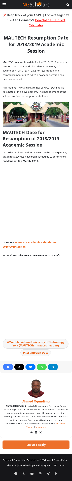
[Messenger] (30, 367)
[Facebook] (8, 367)
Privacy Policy (60, 459)
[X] (19, 367)
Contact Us (19, 459)
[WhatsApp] (42, 367)
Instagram (40, 426)
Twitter (29, 426)
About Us (11, 465)
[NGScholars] (36, 4)
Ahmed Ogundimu (36, 401)
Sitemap (7, 459)
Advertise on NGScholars (39, 459)
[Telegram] (53, 367)
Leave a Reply (36, 445)
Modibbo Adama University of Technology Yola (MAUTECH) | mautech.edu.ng (36, 343)
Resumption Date (36, 352)
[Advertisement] (36, 203)
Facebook (60, 423)
